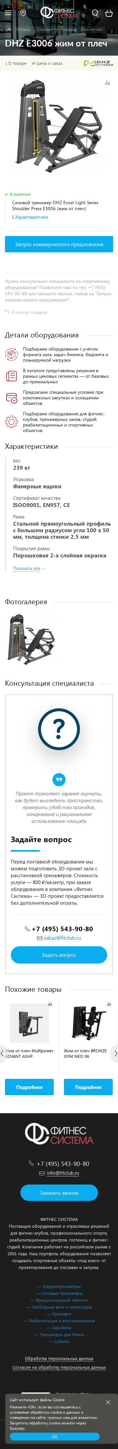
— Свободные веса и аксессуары (59, 1307)
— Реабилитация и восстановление (59, 1320)
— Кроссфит (59, 1313)
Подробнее (29, 1087)
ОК (54, 1436)
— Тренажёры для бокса (59, 1334)
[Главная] (9, 29)
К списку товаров (29, 312)
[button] (23, 13)
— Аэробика (59, 1327)
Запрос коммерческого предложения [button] (59, 244)
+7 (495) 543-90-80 (62, 928)
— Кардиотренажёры (59, 1286)
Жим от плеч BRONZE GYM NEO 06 (85, 1053)
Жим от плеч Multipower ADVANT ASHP (29, 1053)
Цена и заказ (49, 63)
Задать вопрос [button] (59, 954)
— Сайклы (59, 1341)
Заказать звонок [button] (59, 1192)
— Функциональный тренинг (59, 1300)
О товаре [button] (17, 63)
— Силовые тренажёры (59, 1293)
